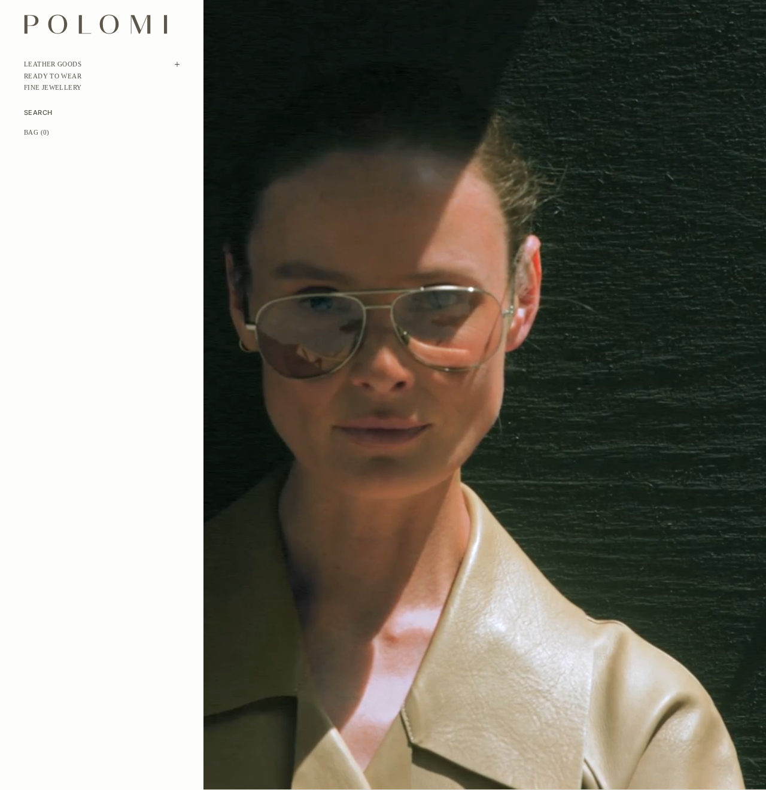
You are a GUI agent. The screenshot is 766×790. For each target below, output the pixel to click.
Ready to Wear (52, 76)
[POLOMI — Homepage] (96, 24)
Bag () (37, 132)
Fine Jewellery (52, 87)
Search (38, 113)
